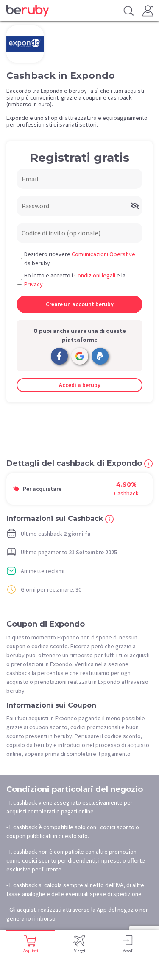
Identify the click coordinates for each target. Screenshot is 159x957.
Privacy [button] (33, 284)
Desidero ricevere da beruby (79, 258)
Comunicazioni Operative (103, 254)
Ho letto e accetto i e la (75, 279)
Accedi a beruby (79, 385)
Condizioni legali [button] (94, 275)
